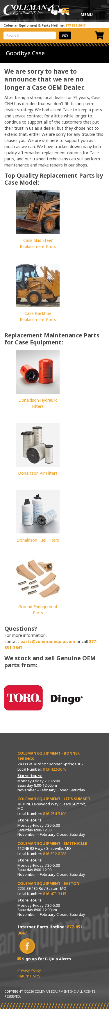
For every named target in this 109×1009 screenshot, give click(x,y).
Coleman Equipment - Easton (48, 883)
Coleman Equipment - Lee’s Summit (53, 798)
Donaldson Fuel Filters (38, 540)
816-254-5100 (54, 813)
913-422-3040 (54, 769)
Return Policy (28, 976)
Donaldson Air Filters (38, 473)
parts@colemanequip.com (47, 641)
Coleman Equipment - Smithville (52, 843)
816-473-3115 (54, 893)
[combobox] (29, 35)
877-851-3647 (75, 25)
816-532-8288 (54, 853)
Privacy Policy (29, 970)
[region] (43, 698)
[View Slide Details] (43, 698)
